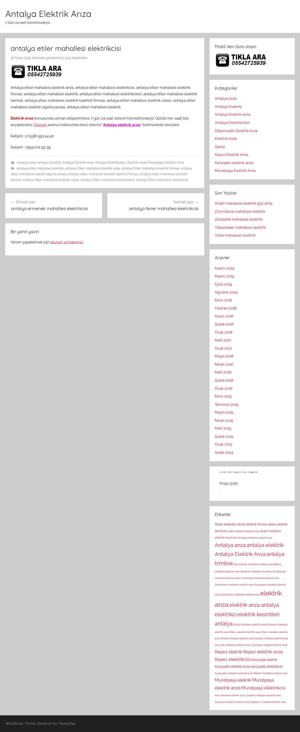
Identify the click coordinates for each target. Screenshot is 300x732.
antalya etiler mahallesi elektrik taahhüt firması (103, 174)
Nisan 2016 (224, 364)
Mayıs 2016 (224, 356)
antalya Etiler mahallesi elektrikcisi (162, 180)
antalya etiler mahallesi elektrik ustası (51, 180)
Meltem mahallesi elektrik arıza (270, 673)
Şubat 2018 (224, 324)
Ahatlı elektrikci (226, 524)
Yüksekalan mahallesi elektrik (240, 227)
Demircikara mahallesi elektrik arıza (234, 584)
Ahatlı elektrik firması (252, 524)
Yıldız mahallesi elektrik (235, 235)
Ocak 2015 (223, 444)
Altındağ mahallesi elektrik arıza (254, 537)
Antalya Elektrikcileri (110, 162)
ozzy (68, 58)
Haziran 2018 (226, 308)
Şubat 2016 (224, 380)
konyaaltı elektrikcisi (267, 666)
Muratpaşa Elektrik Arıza (166, 162)
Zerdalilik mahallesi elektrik (238, 219)
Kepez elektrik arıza (263, 651)
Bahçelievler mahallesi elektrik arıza (253, 564)
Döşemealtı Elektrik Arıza (236, 131)
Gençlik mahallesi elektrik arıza (271, 638)
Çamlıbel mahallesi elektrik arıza (263, 695)
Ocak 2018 (223, 332)
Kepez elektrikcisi (232, 659)
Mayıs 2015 (224, 412)
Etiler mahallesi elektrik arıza (245, 632)
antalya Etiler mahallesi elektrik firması (150, 168)
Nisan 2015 (224, 420)
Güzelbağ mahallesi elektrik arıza (269, 645)
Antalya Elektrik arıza (78, 162)
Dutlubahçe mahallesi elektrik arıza (240, 594)
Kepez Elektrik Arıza (231, 154)
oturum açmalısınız (66, 242)
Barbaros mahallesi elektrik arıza (258, 571)
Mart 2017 (223, 340)
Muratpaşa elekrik (233, 680)
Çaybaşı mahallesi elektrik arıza (232, 702)
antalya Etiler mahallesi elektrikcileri (108, 180)
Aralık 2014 (224, 452)
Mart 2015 (223, 428)
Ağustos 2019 (226, 292)
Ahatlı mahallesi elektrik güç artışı (244, 203)
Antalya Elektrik (49, 162)
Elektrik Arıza (136, 162)
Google (40, 125)
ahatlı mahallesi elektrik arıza (243, 531)
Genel (220, 147)
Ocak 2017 (223, 348)
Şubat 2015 (224, 436)
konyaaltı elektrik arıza (232, 666)
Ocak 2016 (223, 388)
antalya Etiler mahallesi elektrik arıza (92, 168)
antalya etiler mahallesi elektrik (40, 168)
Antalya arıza (26, 162)
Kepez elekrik (228, 651)
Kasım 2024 (224, 268)
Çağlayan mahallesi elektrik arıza (268, 702)
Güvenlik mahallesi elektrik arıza (232, 645)
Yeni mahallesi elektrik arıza (230, 695)
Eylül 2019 (223, 284)
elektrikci (226, 614)
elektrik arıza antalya (254, 605)
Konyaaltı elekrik (264, 660)
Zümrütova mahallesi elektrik (240, 211)
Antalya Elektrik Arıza (48, 13)
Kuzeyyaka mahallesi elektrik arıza (233, 673)
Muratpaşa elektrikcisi (263, 688)
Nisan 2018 (224, 316)
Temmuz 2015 (226, 404)
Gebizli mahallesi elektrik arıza (237, 638)
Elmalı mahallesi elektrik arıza (249, 624)
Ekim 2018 (223, 300)
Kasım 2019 (224, 276)
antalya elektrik (265, 545)
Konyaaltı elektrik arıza (234, 163)
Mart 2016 (223, 372)
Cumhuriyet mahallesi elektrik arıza (259, 578)
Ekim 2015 (223, 396)
